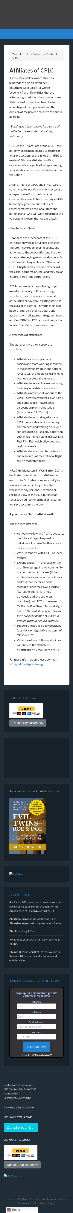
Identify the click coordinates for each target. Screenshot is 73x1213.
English (16, 1209)
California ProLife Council (36, 15)
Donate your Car (21, 1127)
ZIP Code (36, 1032)
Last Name (36, 1012)
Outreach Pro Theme (41, 1199)
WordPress (39, 1203)
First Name (36, 1002)
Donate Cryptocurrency (28, 722)
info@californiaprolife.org (26, 664)
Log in (51, 1203)
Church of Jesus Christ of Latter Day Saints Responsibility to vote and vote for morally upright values (34, 956)
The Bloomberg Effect (22, 931)
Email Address (36, 1022)
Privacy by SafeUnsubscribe (36, 1055)
